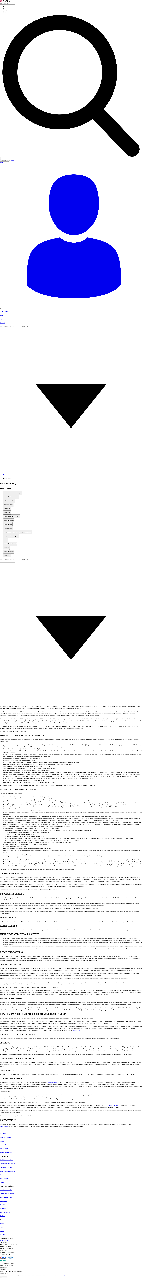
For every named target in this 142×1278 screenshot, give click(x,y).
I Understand (4, 1277)
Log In (2, 164)
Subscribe (3, 1269)
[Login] (71, 236)
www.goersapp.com (30, 711)
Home (4, 474)
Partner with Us (4, 160)
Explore (7, 161)
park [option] (4, 12)
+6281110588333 (4, 1240)
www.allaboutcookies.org (112, 1105)
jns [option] (4, 9)
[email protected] (4, 1126)
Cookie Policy (61, 1275)
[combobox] (71, 8)
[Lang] (0, 158)
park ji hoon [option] (6, 10)
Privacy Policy (51, 1275)
